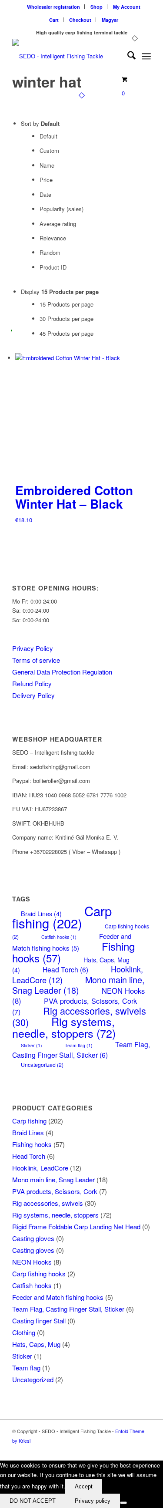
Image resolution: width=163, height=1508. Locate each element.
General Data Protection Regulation (62, 671)
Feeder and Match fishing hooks (71, 941)
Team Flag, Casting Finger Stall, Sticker (81, 1049)
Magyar (110, 20)
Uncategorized (42, 1065)
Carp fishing (62, 916)
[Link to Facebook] (131, 1449)
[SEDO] (67, 56)
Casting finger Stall (39, 1320)
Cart (54, 20)
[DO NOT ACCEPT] (123, 1502)
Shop (96, 6)
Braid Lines (28, 1132)
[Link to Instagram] (144, 1449)
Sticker (31, 1045)
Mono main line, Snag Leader (78, 984)
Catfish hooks (59, 937)
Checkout (80, 20)
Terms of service (36, 660)
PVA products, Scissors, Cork (54, 1191)
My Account (126, 6)
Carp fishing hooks (39, 1273)
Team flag (79, 1045)
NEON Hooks (32, 1261)
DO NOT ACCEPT (33, 1501)
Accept (84, 1486)
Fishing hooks (32, 1144)
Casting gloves (33, 1238)
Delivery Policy (33, 695)
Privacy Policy (32, 648)
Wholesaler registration (53, 6)
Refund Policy (32, 683)
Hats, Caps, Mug (36, 1344)
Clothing (23, 1332)
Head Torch (65, 969)
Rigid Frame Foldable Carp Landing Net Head (76, 1226)
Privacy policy (92, 1501)
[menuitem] (54, 6)
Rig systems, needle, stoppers (64, 1026)
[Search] (127, 56)
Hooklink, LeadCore (40, 1167)
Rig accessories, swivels (47, 1203)
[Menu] (146, 56)
